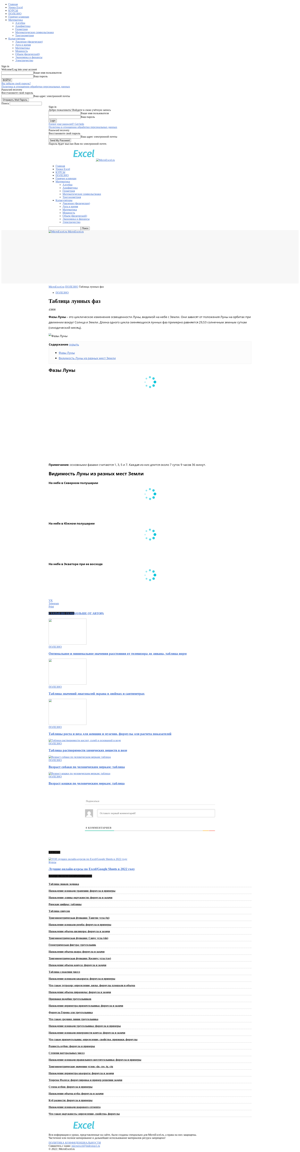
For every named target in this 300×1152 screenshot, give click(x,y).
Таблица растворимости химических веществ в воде (88, 750)
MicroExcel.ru (56, 286)
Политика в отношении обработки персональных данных (35, 86)
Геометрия (21, 29)
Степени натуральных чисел (67, 1052)
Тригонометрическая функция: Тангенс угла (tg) (79, 917)
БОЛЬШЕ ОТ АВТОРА (89, 613)
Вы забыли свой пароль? (16, 83)
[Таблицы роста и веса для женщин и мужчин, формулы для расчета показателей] (67, 723)
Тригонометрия (24, 35)
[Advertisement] (150, 259)
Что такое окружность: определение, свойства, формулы (84, 1113)
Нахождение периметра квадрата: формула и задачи (81, 1073)
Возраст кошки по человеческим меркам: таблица (87, 783)
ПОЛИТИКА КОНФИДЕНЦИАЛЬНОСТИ (75, 1142)
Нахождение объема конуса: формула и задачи (77, 965)
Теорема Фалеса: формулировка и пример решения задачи (85, 1080)
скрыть (74, 344)
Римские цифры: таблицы (65, 904)
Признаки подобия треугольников (70, 998)
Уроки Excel (15, 7)
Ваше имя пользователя (47, 72)
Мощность (21, 51)
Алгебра (20, 22)
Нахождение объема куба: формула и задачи (76, 1093)
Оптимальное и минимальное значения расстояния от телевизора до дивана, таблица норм (118, 653)
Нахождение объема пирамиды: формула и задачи (80, 992)
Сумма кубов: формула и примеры (71, 1086)
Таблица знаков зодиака (64, 884)
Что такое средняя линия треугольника (73, 1019)
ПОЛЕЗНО (15, 13)
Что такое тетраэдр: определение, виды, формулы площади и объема (92, 985)
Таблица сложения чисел (64, 971)
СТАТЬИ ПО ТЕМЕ (61, 613)
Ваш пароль (41, 76)
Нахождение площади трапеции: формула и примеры (82, 890)
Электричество (24, 60)
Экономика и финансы (28, 57)
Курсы (52, 862)
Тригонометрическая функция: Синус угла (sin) (78, 938)
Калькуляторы (16, 38)
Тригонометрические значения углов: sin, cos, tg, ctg (81, 1066)
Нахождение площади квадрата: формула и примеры (82, 978)
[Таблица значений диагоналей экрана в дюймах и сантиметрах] (67, 683)
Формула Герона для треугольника (71, 1012)
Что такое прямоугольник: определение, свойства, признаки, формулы (93, 1039)
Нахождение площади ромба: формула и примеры (80, 924)
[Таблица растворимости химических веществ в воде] (85, 740)
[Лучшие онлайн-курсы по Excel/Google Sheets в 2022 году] (88, 859)
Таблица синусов (59, 911)
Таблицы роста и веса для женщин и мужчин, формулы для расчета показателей (110, 734)
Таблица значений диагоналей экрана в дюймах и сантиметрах (97, 693)
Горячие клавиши (18, 16)
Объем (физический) (27, 54)
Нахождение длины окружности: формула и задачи (80, 897)
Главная (13, 4)
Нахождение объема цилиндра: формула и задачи (79, 931)
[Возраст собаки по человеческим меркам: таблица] (80, 757)
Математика (15, 19)
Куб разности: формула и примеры (71, 1100)
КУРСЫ (13, 10)
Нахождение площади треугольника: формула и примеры (85, 1025)
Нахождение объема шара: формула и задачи (77, 951)
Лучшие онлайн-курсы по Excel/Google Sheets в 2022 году (92, 869)
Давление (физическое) (29, 41)
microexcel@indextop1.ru (86, 1145)
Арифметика (22, 26)
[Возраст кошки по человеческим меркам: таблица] (79, 773)
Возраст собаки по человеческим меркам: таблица (87, 767)
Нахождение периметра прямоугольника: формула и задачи (86, 1005)
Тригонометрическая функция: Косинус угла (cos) (80, 958)
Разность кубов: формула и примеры (72, 1046)
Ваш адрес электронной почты (52, 96)
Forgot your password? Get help (66, 124)
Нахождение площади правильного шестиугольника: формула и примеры (95, 1059)
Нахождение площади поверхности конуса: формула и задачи (87, 1032)
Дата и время (23, 44)
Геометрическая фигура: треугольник (72, 944)
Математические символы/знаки (34, 32)
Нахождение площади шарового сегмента (75, 1107)
